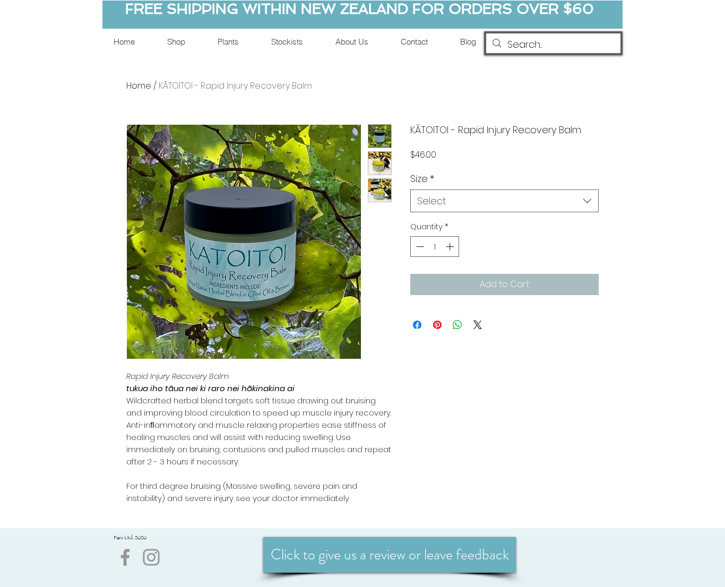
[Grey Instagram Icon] (151, 557)
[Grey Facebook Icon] (125, 557)
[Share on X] (477, 324)
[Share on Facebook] (417, 324)
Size (422, 178)
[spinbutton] (435, 246)
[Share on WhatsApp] (457, 324)
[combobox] (504, 200)
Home (138, 86)
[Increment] (451, 246)
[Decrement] (419, 246)
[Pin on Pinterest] (437, 324)
